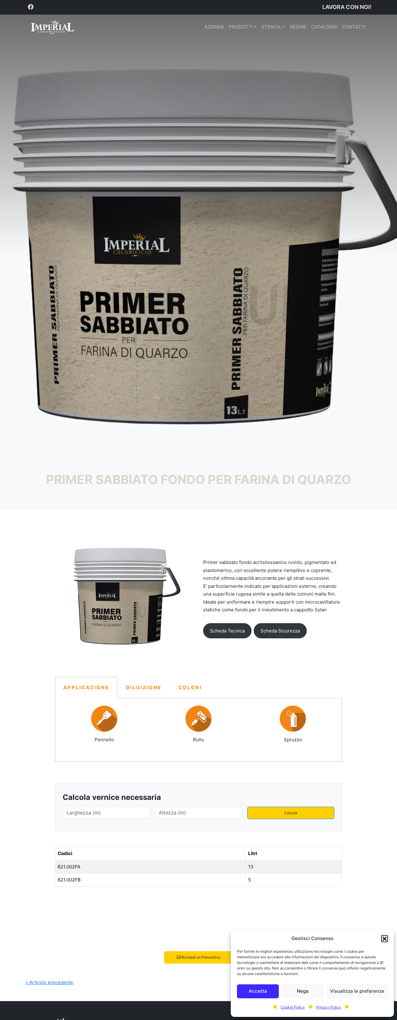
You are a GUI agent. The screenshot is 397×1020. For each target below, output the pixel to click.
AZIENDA (214, 27)
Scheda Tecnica (227, 631)
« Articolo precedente (49, 982)
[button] (384, 938)
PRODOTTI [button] (241, 27)
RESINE (298, 27)
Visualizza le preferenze (357, 991)
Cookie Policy (293, 1007)
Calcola (290, 812)
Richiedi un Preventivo (201, 957)
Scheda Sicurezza (280, 631)
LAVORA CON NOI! (347, 7)
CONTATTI (353, 27)
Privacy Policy (328, 1007)
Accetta (258, 991)
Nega (303, 991)
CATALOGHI (324, 27)
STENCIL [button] (271, 27)
